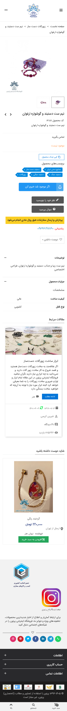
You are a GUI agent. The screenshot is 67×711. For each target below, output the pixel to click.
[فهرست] (61, 10)
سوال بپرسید (45, 210)
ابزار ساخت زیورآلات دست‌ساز (41, 361)
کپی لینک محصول (51, 157)
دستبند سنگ (56, 174)
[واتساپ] (58, 639)
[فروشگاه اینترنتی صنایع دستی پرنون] (33, 11)
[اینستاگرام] (13, 639)
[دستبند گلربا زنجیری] (5, 114)
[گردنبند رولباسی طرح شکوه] (10, 114)
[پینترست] (21, 639)
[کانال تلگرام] (51, 639)
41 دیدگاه (49, 424)
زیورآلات (22, 174)
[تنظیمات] (6, 10)
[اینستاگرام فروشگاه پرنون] (49, 600)
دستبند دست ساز (32, 169)
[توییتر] (28, 639)
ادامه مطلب (50, 396)
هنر (33, 397)
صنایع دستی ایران (54, 169)
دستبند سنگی (38, 174)
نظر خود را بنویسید (46, 200)
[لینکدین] (43, 639)
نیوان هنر (29, 534)
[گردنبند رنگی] (33, 486)
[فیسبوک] (36, 639)
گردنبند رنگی (33, 519)
